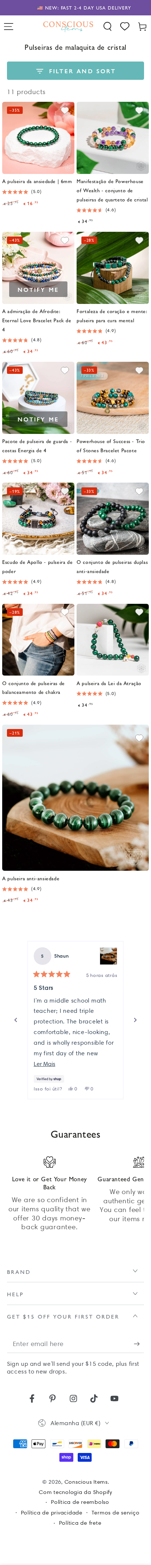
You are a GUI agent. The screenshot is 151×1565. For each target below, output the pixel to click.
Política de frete (80, 1523)
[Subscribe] (139, 1344)
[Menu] (9, 26)
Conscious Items (86, 1482)
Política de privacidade (51, 1512)
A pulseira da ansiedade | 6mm (37, 181)
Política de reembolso (80, 1502)
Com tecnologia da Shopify (75, 1492)
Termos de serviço (116, 1512)
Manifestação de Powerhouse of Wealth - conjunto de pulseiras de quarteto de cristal (112, 190)
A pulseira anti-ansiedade (30, 878)
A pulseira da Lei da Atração (109, 683)
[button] (108, 26)
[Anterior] (16, 1020)
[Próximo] (135, 1020)
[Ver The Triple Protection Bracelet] (108, 956)
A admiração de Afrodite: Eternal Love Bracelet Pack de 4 (36, 320)
